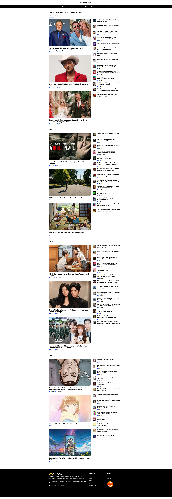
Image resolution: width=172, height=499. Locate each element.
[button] (122, 2)
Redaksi (90, 478)
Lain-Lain (107, 6)
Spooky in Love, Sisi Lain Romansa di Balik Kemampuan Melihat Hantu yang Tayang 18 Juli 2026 (108, 323)
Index (90, 482)
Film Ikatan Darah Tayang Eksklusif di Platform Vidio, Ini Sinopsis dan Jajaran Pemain (107, 164)
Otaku (92, 6)
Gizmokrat (109, 478)
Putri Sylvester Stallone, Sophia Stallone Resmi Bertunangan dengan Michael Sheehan (66, 49)
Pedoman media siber (94, 487)
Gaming (100, 6)
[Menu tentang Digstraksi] (50, 2)
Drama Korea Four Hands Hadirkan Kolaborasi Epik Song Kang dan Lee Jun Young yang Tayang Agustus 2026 (107, 276)
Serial (86, 6)
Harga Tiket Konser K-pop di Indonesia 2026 (108, 43)
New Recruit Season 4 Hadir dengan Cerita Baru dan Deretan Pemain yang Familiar (68, 347)
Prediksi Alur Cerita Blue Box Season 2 (63, 424)
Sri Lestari (52, 165)
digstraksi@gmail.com (59, 485)
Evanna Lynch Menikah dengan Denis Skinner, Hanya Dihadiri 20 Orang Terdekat (68, 121)
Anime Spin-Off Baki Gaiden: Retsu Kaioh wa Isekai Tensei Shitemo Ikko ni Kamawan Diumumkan (67, 388)
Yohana (51, 199)
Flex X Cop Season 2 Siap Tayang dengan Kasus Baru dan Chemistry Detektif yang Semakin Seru (107, 288)
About (90, 477)
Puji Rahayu (52, 391)
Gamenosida (110, 477)
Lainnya (63, 16)
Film (81, 6)
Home (64, 6)
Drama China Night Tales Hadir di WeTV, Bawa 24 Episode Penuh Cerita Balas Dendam (107, 265)
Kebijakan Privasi (93, 485)
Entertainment (72, 6)
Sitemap (91, 483)
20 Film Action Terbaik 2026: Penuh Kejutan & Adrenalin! (69, 198)
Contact (90, 480)
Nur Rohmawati (53, 51)
